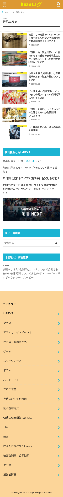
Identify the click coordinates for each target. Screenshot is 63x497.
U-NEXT (31, 161)
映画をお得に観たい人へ (17, 446)
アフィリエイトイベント (17, 332)
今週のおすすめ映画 (15, 398)
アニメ (7, 322)
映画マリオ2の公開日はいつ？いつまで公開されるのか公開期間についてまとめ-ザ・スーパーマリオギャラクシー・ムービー (31, 273)
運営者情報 (9, 474)
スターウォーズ (12, 360)
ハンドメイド (11, 379)
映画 (6, 436)
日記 (6, 427)
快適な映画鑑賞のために (17, 417)
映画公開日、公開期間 (16, 455)
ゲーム (7, 351)
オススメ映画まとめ (15, 341)
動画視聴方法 (11, 408)
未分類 (7, 465)
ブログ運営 (9, 389)
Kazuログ (31, 4)
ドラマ (7, 370)
